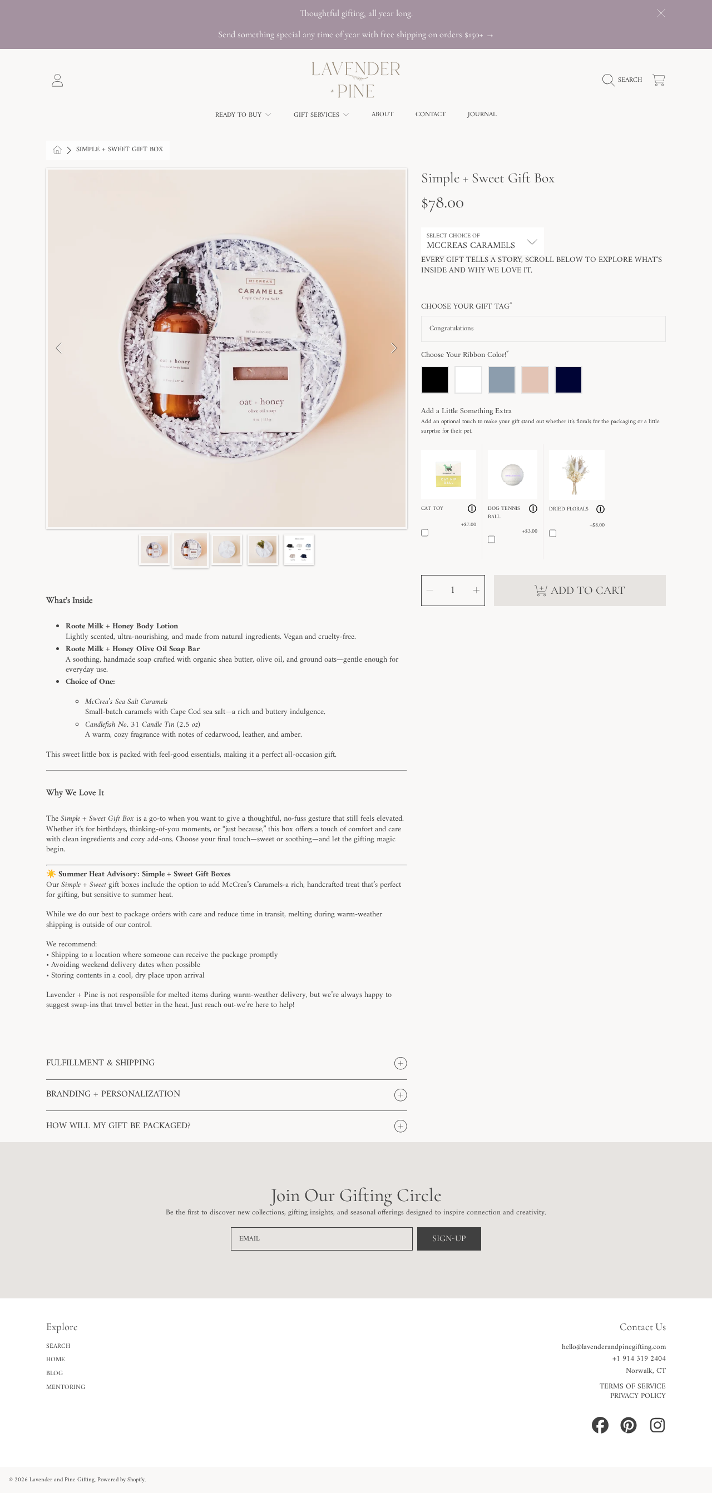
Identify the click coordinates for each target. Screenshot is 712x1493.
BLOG (54, 1373)
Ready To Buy (239, 115)
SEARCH (58, 1346)
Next (394, 348)
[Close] (661, 13)
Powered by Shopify (121, 1480)
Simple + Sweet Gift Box (119, 150)
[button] (625, 80)
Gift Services (318, 115)
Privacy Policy (638, 1396)
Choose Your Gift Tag (466, 306)
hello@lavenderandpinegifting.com (614, 1347)
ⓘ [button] (472, 509)
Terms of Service (633, 1386)
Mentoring (65, 1387)
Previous (59, 348)
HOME (55, 1359)
